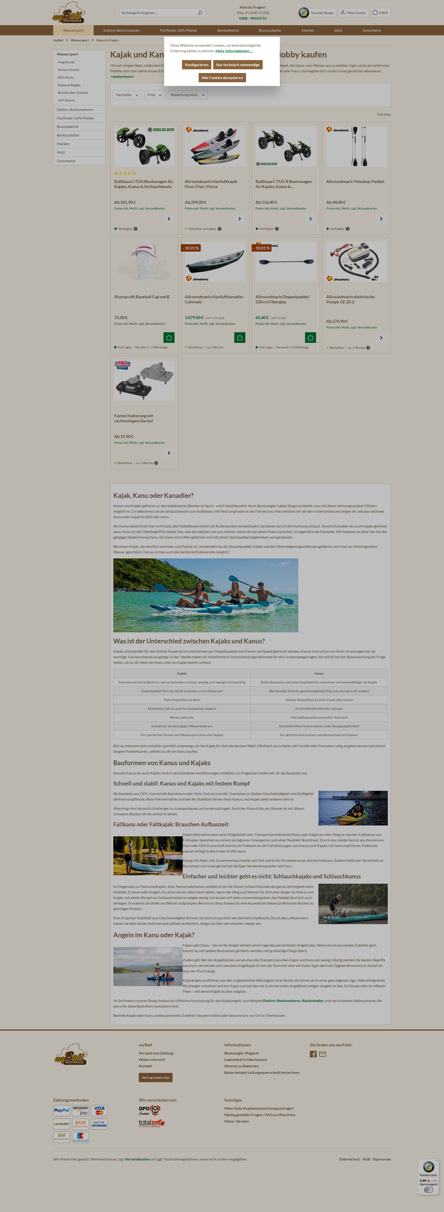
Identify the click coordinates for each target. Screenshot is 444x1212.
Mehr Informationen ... (234, 51)
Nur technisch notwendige (238, 64)
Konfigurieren (196, 64)
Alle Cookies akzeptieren (222, 77)
